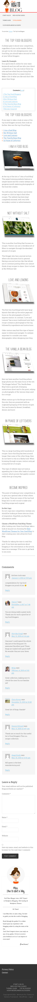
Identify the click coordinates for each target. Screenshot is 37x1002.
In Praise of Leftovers (11, 106)
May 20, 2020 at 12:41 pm (21, 758)
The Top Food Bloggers (12, 94)
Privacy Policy (8, 969)
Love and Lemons (10, 101)
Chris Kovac (16, 699)
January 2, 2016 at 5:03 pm (22, 578)
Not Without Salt (10, 99)
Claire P (15, 602)
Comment (6, 794)
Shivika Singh (17, 634)
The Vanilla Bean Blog (12, 104)
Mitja (14, 668)
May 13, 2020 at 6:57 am (21, 729)
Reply (7, 590)
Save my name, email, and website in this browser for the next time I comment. (17, 848)
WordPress (23, 997)
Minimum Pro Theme (24, 994)
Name (4, 817)
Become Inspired (10, 109)
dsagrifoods (16, 755)
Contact (5, 972)
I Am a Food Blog (10, 97)
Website (5, 836)
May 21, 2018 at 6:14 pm (20, 636)
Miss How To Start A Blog (18, 6)
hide (22, 90)
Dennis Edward (17, 726)
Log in (31, 997)
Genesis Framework (11, 997)
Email (4, 826)
